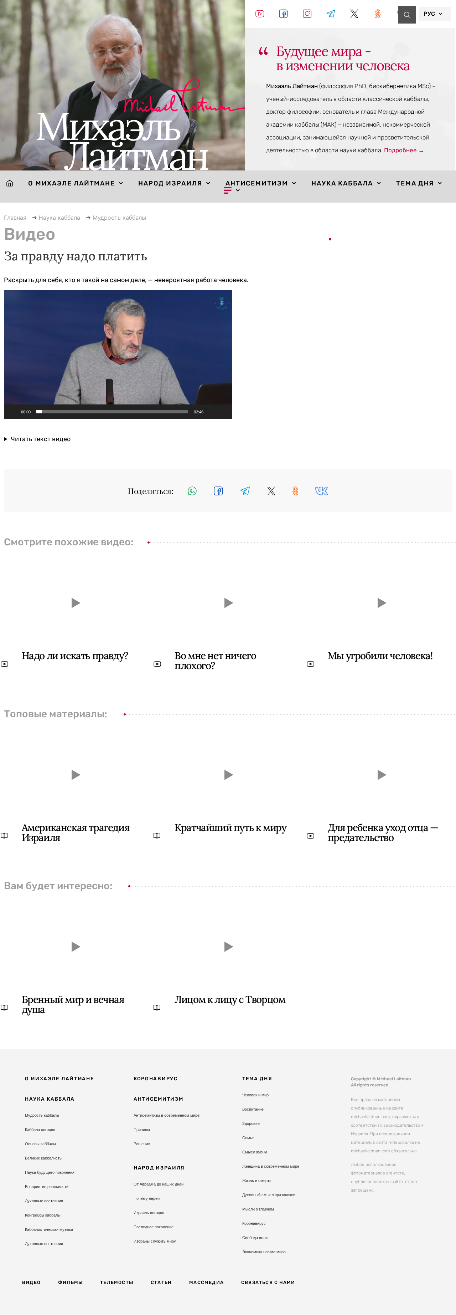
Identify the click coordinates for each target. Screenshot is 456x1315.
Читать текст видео (41, 439)
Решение (142, 1144)
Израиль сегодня (149, 1212)
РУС (429, 13)
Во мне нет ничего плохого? (215, 660)
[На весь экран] (222, 411)
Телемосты (116, 1282)
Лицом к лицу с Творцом (230, 999)
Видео (31, 1282)
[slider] (112, 411)
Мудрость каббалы (42, 1115)
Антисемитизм (257, 183)
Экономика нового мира (264, 1252)
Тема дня (415, 183)
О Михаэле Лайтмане (71, 183)
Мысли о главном (258, 1209)
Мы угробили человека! (380, 655)
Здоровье (251, 1123)
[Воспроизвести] (13, 411)
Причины (142, 1129)
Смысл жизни (254, 1152)
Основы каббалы (40, 1144)
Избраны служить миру (155, 1241)
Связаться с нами (268, 1282)
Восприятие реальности (46, 1186)
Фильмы (70, 1282)
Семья (248, 1138)
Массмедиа (206, 1282)
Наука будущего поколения (49, 1172)
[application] (118, 354)
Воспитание (253, 1109)
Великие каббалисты (43, 1158)
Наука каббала (342, 183)
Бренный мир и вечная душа (73, 1004)
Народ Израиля (170, 183)
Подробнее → (404, 150)
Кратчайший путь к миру (230, 827)
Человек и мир (255, 1095)
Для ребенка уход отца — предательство (383, 832)
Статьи (161, 1282)
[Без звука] (211, 411)
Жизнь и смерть (256, 1180)
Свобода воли (255, 1237)
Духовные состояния (44, 1201)
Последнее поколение (153, 1227)
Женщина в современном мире (270, 1166)
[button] (118, 354)
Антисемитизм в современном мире (167, 1115)
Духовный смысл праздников (268, 1195)
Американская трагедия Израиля (76, 832)
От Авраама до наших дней (158, 1184)
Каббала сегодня (40, 1129)
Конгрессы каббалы (43, 1215)
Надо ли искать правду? (75, 655)
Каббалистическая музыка (49, 1229)
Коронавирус (156, 1079)
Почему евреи (147, 1198)
